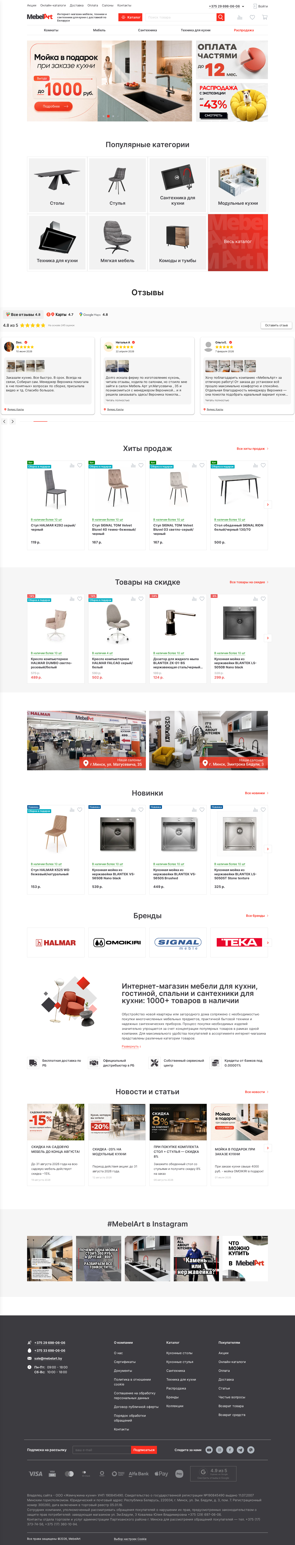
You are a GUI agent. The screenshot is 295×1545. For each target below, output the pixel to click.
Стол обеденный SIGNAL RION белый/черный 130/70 (238, 527)
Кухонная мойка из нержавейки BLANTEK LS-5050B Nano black (235, 663)
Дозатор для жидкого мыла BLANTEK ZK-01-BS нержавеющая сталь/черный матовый (176, 663)
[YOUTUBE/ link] (209, 1449)
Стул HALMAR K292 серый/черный (53, 527)
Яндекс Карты (15, 409)
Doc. (19, 342)
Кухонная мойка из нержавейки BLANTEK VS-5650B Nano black (113, 874)
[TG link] (240, 1449)
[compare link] (240, 17)
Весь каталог (238, 241)
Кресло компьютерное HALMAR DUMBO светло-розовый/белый (51, 663)
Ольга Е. (221, 342)
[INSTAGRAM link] (219, 1449)
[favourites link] (252, 17)
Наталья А (123, 342)
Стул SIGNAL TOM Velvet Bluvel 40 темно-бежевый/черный (114, 529)
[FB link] (230, 1449)
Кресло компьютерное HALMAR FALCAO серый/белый (112, 663)
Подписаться (144, 1450)
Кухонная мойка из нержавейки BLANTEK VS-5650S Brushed (174, 874)
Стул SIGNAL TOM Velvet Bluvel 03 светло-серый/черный (173, 529)
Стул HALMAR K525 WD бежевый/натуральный (50, 872)
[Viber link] (250, 1449)
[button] (98, 116)
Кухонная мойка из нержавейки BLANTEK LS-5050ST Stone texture (235, 874)
